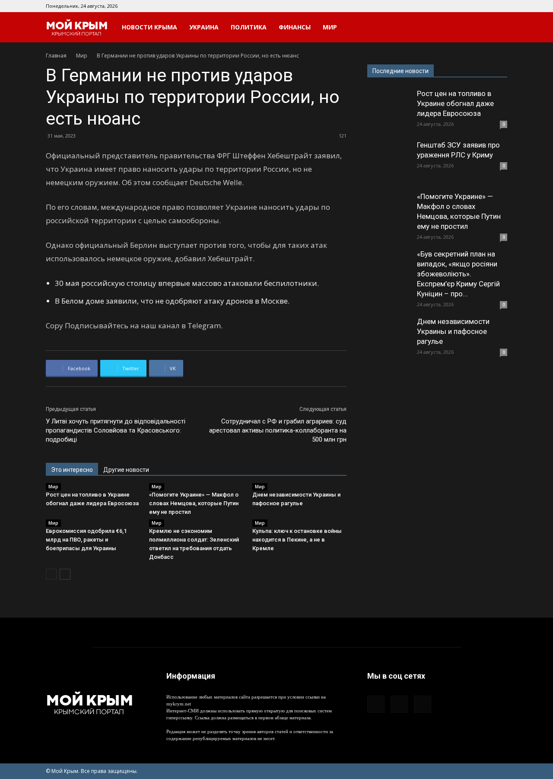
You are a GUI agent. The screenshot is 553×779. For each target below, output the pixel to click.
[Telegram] (486, 6)
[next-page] (65, 574)
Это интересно (72, 469)
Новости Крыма (149, 27)
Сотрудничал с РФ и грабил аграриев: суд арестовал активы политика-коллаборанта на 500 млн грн (277, 430)
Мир (330, 27)
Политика (249, 27)
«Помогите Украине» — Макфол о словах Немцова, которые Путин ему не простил (193, 503)
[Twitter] (500, 6)
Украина (204, 27)
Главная (56, 55)
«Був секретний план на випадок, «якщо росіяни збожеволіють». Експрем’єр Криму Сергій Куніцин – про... (458, 274)
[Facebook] (472, 6)
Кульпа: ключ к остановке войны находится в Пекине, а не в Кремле (297, 539)
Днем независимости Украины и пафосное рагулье (453, 331)
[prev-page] (51, 574)
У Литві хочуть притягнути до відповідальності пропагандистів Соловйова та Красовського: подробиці (115, 430)
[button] (496, 28)
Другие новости (126, 469)
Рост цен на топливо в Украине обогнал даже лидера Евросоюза (455, 103)
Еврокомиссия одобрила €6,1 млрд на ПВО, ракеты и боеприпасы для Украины (86, 539)
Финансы (295, 27)
